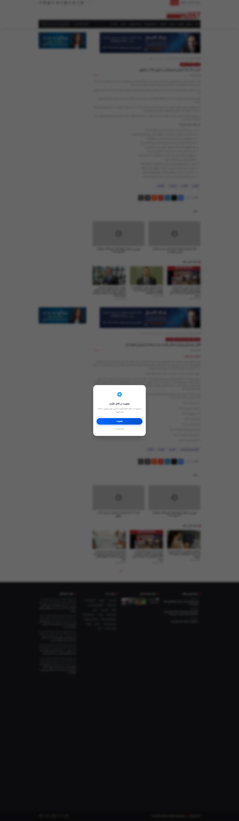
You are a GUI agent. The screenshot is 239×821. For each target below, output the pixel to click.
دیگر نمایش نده (119, 429)
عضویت (120, 421)
